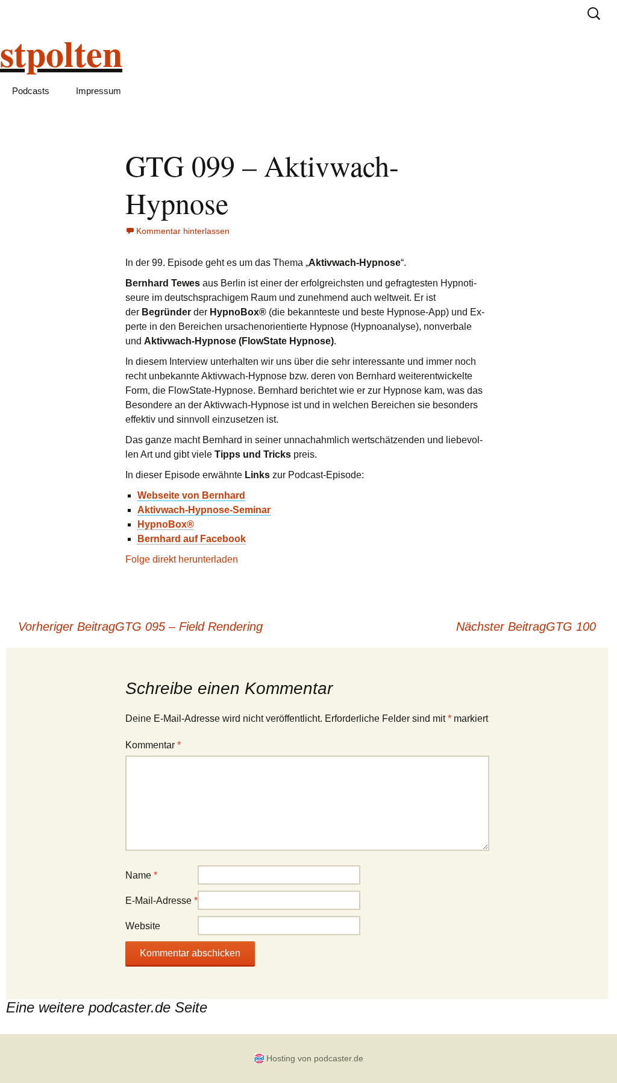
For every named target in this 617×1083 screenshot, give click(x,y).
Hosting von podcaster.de (314, 1058)
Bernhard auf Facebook (191, 539)
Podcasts (30, 91)
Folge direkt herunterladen (181, 559)
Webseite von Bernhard (191, 495)
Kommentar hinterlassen (183, 231)
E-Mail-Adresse (161, 900)
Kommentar (153, 745)
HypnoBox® (165, 524)
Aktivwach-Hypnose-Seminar (204, 510)
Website (142, 926)
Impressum (98, 91)
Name (141, 875)
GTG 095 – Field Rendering (140, 626)
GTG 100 (526, 626)
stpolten (61, 53)
